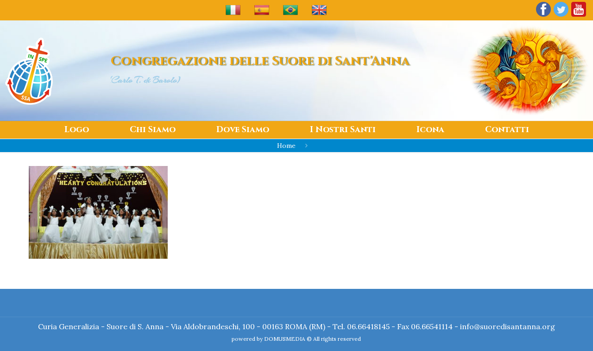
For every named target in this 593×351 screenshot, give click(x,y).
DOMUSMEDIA (284, 338)
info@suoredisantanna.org (507, 326)
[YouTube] (578, 16)
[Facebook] (543, 16)
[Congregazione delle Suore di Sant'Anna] (29, 70)
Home (286, 145)
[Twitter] (561, 16)
